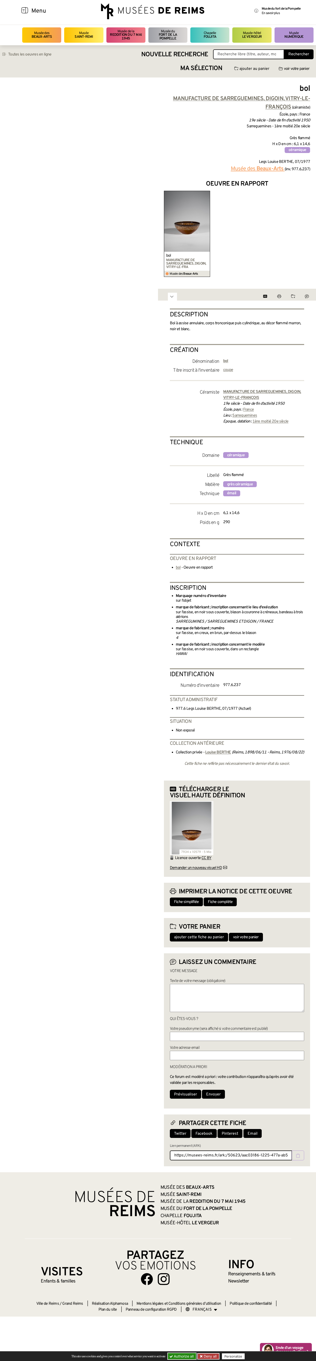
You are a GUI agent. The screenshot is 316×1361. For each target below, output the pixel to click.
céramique (297, 150)
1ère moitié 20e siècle (270, 421)
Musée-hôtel (252, 35)
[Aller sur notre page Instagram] (164, 1279)
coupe (228, 369)
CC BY (206, 858)
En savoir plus (271, 13)
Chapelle (210, 35)
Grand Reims (72, 1303)
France (248, 409)
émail (231, 493)
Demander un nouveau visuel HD (196, 867)
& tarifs (252, 1274)
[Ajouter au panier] (207, 194)
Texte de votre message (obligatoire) (197, 980)
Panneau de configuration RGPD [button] (151, 1309)
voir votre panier (296, 68)
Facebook (204, 1133)
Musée (84, 35)
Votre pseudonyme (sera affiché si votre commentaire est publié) (219, 1028)
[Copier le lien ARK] (298, 1155)
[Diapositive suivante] (306, 234)
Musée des (42, 35)
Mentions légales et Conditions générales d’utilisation (179, 1303)
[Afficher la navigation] (24, 11)
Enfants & (58, 1281)
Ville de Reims (47, 1303)
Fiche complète (220, 902)
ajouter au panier (254, 68)
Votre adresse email (184, 1047)
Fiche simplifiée (186, 902)
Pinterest (230, 1133)
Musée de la (126, 35)
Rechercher (298, 54)
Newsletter (238, 1281)
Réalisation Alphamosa (110, 1303)
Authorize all (183, 1356)
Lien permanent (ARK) (185, 1146)
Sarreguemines (244, 415)
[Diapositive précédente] (168, 234)
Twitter (180, 1133)
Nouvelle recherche (174, 55)
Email (252, 1133)
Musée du (168, 35)
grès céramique (240, 484)
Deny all (210, 1356)
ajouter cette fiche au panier (199, 937)
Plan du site (108, 1309)
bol (168, 256)
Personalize (233, 1356)
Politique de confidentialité (251, 1303)
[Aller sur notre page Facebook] (147, 1279)
